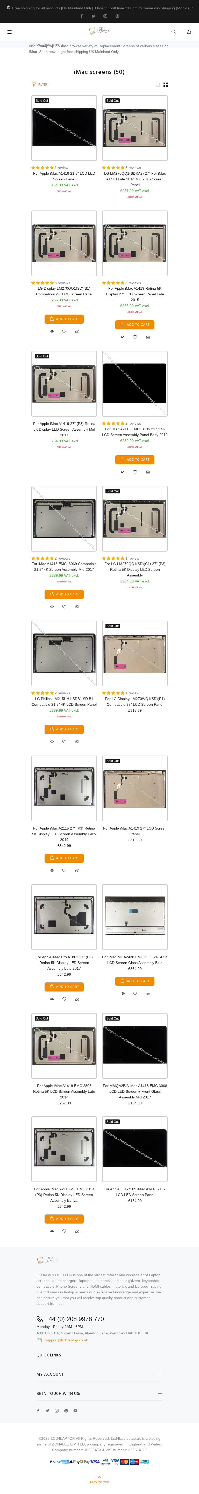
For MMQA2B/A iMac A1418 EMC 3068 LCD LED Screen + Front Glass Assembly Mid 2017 (135, 1091)
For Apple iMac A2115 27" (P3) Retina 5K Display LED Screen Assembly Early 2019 (64, 834)
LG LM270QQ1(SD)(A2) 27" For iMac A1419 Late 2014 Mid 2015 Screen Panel (135, 179)
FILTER (42, 84)
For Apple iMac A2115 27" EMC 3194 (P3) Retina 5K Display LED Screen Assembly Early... (64, 1195)
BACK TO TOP (99, 1482)
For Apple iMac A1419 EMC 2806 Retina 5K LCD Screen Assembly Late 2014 (64, 1091)
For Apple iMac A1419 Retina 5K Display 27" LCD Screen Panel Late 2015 (135, 294)
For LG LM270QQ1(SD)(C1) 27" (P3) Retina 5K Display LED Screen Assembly (135, 569)
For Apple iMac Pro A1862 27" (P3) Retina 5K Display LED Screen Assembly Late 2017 (64, 962)
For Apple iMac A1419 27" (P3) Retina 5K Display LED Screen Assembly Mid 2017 (64, 429)
